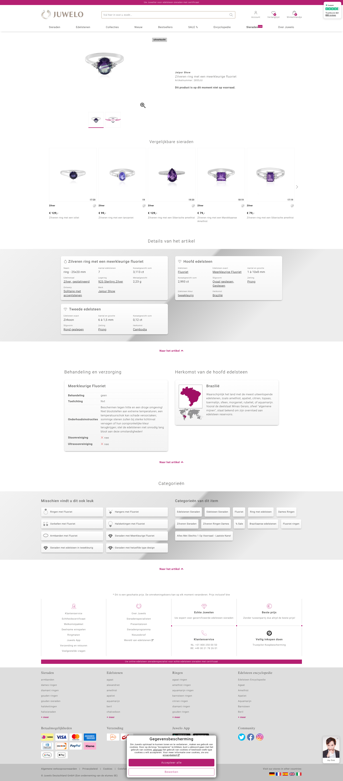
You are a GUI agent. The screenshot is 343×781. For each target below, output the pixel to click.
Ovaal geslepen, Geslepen (223, 284)
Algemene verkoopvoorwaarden (59, 769)
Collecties (112, 27)
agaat (110, 680)
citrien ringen (180, 701)
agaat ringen (179, 680)
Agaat (241, 685)
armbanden (47, 680)
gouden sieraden (50, 701)
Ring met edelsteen (261, 512)
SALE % (193, 27)
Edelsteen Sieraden (217, 512)
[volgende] (296, 187)
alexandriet (113, 685)
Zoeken (231, 14)
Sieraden (54, 27)
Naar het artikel (170, 351)
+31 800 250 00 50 (206, 645)
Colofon (122, 769)
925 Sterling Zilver (110, 282)
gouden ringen (49, 696)
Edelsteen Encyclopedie (252, 680)
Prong (251, 282)
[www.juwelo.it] (299, 774)
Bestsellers (165, 27)
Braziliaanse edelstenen (263, 524)
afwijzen (157, 750)
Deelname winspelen (74, 629)
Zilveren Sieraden (187, 524)
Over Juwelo (286, 27)
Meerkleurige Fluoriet (227, 272)
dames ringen (49, 685)
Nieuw (139, 27)
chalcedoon (113, 712)
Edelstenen (83, 27)
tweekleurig (186, 295)
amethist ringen (181, 685)
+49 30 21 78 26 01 (206, 648)
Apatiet (242, 696)
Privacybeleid (90, 769)
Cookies (107, 769)
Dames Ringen (286, 512)
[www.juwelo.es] (285, 774)
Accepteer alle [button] (171, 763)
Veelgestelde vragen (73, 651)
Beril (240, 712)
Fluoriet (183, 272)
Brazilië (218, 295)
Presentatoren (139, 624)
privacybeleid (170, 755)
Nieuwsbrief (139, 635)
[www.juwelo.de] (272, 774)
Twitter (241, 737)
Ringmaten (73, 635)
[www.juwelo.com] (292, 774)
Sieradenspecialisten (139, 619)
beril (109, 706)
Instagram (259, 737)
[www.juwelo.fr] (278, 774)
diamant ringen (50, 690)
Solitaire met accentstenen (73, 293)
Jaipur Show (106, 291)
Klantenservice (73, 613)
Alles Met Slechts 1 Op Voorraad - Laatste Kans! (204, 536)
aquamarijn (113, 701)
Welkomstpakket (73, 624)
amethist (112, 690)
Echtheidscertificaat (73, 619)
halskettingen (49, 706)
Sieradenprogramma (139, 629)
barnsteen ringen (182, 696)
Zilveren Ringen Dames (216, 524)
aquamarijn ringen (183, 690)
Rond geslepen (74, 329)
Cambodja (140, 329)
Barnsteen (244, 706)
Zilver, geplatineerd (77, 282)
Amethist (243, 690)
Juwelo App (73, 640)
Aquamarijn (245, 701)
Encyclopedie (222, 27)
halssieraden (48, 712)
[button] (256, 15)
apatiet (111, 696)
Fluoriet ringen (291, 524)
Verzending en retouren (73, 645)
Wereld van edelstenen (137, 640)
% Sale (239, 524)
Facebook (250, 737)
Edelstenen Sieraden (188, 512)
